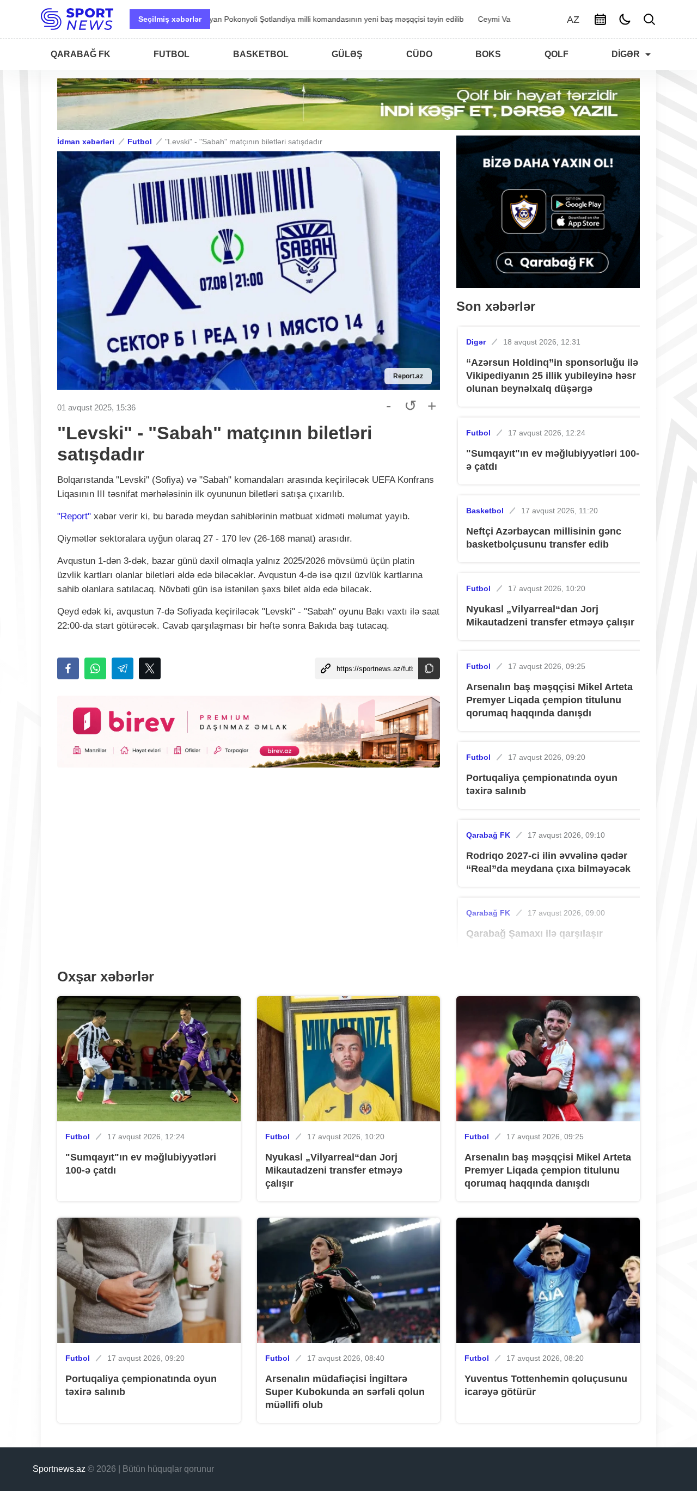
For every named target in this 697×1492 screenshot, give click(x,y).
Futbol (139, 141)
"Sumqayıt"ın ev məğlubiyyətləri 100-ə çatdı (552, 460)
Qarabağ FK (488, 835)
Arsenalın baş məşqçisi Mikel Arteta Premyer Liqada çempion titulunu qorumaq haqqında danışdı (549, 700)
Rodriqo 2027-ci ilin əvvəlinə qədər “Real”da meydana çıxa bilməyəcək (548, 862)
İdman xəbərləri (85, 141)
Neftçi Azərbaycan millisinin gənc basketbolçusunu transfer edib (543, 538)
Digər (476, 341)
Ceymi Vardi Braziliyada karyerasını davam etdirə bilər (311, 19)
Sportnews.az (59, 1468)
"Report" (74, 516)
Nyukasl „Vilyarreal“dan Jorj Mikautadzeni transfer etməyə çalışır (550, 616)
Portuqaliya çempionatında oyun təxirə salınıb (541, 784)
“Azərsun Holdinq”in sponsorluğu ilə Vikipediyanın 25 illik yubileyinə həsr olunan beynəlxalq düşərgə (552, 375)
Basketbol (485, 510)
